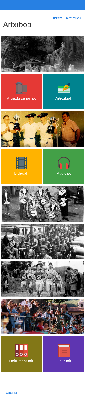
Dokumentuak (21, 361)
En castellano (73, 18)
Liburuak (63, 361)
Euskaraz (57, 18)
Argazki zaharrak (21, 98)
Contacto (12, 393)
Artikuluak (63, 98)
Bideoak (21, 173)
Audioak (64, 173)
